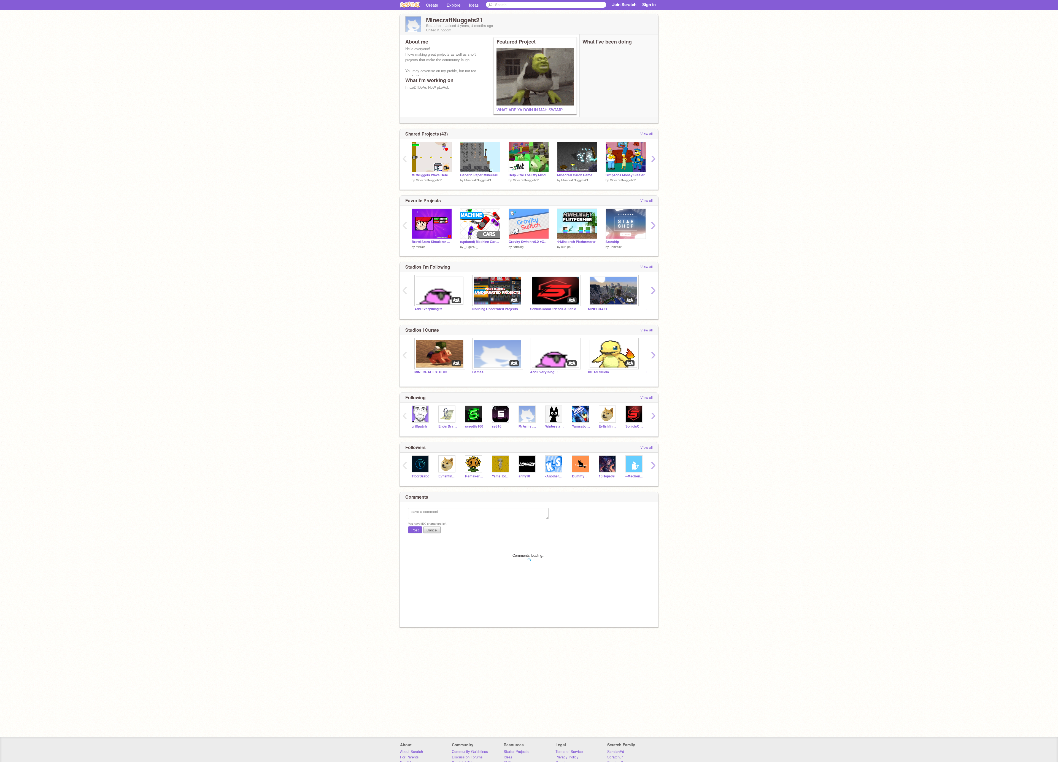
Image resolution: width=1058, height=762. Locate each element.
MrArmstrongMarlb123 (528, 426)
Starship (612, 241)
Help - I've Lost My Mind (527, 175)
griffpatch (419, 426)
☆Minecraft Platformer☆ (576, 241)
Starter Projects (516, 751)
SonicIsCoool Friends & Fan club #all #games (555, 309)
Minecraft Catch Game (574, 175)
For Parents (409, 757)
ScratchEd (615, 751)
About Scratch (411, 751)
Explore (453, 5)
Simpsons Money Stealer (625, 175)
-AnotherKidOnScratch (554, 476)
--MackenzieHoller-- (634, 476)
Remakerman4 (474, 476)
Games (478, 372)
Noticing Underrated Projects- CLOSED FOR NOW (497, 309)
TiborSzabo (420, 476)
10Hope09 (607, 476)
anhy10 (524, 476)
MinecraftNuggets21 (429, 180)
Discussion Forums (467, 757)
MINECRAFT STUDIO (430, 372)
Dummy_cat (581, 476)
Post (415, 530)
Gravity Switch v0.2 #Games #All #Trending (529, 241)
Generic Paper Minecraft (479, 175)
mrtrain (420, 246)
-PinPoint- (616, 246)
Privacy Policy (567, 757)
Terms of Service (569, 751)
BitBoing (518, 246)
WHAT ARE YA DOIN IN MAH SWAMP (529, 109)
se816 (496, 426)
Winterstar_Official (554, 426)
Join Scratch (624, 4)
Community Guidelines (470, 751)
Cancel (432, 530)
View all (646, 133)
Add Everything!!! (428, 309)
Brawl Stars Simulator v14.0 (432, 241)
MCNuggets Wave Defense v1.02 (432, 175)
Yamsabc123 (581, 426)
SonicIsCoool (634, 426)
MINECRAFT (598, 309)
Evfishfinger (608, 426)
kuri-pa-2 (567, 246)
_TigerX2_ (471, 246)
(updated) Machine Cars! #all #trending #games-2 (480, 241)
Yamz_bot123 (501, 476)
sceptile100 (474, 426)
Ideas (474, 5)
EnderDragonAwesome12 (447, 426)
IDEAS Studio (598, 372)
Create (432, 5)
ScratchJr (615, 757)
